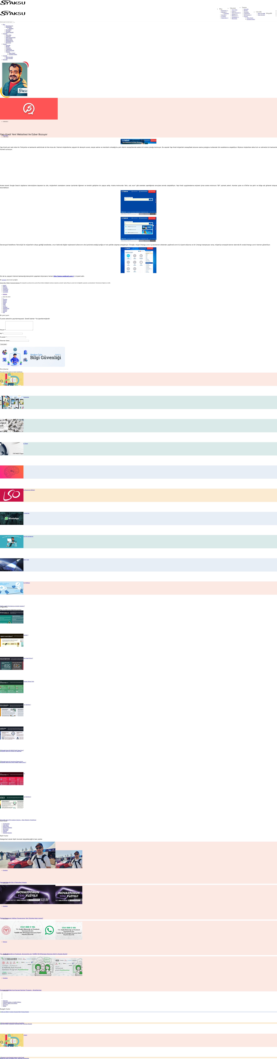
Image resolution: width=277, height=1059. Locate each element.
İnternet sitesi (4, 340)
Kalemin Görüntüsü (7, 827)
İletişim (4, 1006)
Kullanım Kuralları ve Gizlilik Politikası (12, 1002)
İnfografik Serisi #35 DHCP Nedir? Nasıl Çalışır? (13, 762)
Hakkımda (5, 1000)
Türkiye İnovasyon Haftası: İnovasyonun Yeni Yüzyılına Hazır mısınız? (21, 918)
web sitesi (5, 290)
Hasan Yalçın (6, 826)
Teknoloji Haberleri (7, 832)
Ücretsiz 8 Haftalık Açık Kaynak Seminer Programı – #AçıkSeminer (21, 990)
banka (4, 285)
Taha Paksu (5, 830)
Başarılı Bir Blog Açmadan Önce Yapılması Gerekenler (14, 1058)
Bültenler (5, 294)
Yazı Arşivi (5, 1004)
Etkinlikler (5, 870)
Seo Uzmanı (6, 829)
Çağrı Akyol (6, 825)
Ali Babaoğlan (6, 823)
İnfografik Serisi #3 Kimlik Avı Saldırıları (10, 751)
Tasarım (5, 289)
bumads (4, 280)
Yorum (2, 330)
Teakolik (5, 831)
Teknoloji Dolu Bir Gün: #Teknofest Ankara (13, 882)
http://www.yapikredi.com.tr (64, 276)
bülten (5, 286)
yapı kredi (5, 291)
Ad (1, 333)
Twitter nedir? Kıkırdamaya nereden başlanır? (12, 606)
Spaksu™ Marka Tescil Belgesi (10, 1003)
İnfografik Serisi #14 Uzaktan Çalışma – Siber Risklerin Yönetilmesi (18, 820)
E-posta (3, 337)
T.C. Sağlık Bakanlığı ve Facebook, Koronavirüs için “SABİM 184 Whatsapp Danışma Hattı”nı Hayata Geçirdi (33, 954)
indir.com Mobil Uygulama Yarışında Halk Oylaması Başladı (16, 1024)
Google (5, 288)
